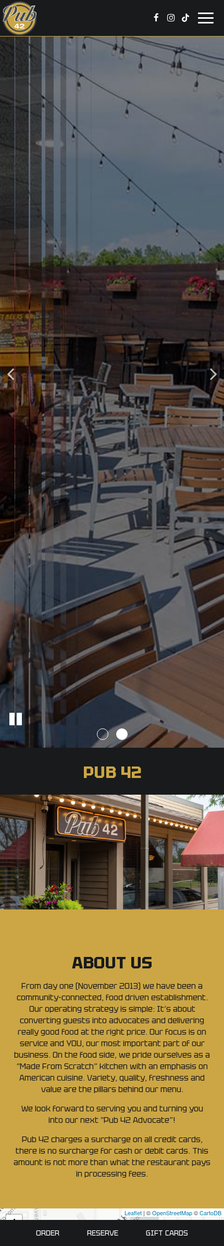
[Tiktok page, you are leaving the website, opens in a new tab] (185, 17)
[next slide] (213, 376)
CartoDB (210, 1212)
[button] (102, 734)
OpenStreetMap (172, 1212)
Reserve (102, 1233)
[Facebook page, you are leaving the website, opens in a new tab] (156, 17)
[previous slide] (10, 376)
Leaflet (133, 1212)
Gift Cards (167, 1233)
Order (47, 1233)
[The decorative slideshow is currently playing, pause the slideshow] (15, 719)
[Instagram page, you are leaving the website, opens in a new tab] (171, 17)
